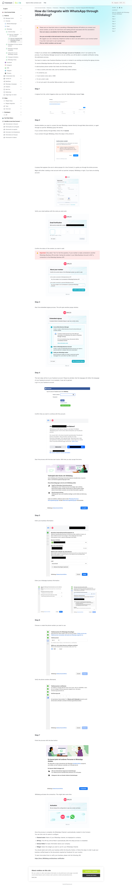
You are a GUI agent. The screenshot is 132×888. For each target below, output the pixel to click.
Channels (55, 7)
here (82, 94)
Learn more (34, 877)
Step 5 (114, 26)
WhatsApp (62, 7)
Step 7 (113, 31)
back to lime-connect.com (33, 3)
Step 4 (114, 23)
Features (49, 7)
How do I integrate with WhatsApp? (85, 7)
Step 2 (113, 18)
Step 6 (114, 28)
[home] (13, 3)
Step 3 (114, 21)
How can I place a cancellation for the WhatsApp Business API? (58, 32)
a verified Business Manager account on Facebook (65, 53)
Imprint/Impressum (67, 884)
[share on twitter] (117, 7)
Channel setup (70, 7)
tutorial (67, 130)
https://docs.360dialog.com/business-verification (49, 858)
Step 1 (113, 16)
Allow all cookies (91, 871)
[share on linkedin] (121, 7)
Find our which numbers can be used (50, 43)
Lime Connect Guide (40, 7)
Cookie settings (91, 875)
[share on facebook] (119, 7)
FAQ (45, 3)
